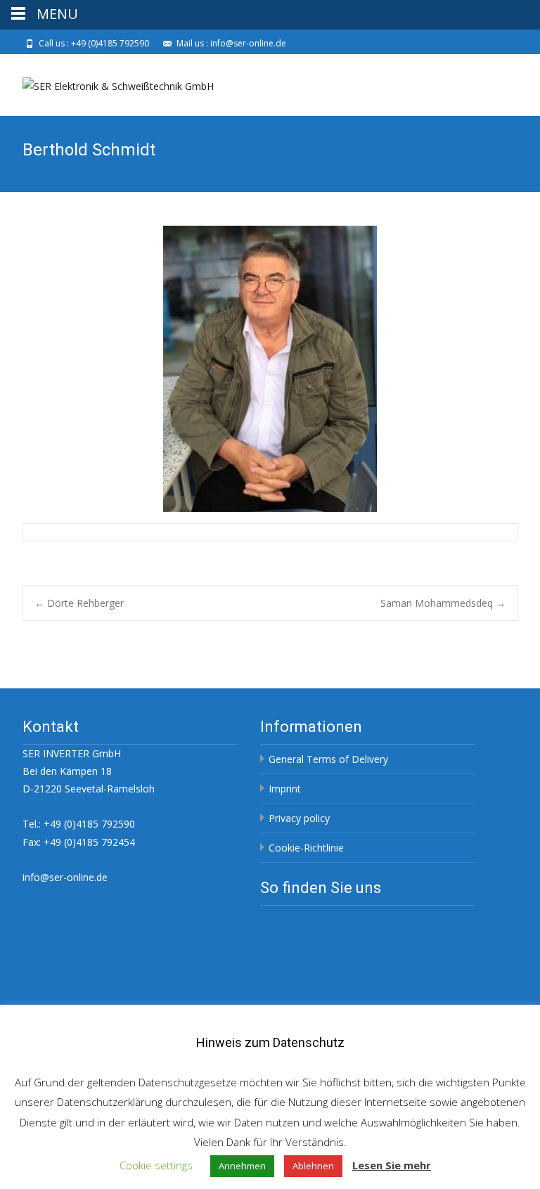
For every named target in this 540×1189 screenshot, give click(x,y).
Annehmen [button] (242, 1165)
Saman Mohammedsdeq (443, 603)
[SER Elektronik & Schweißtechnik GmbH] (107, 82)
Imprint (285, 788)
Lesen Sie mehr (391, 1165)
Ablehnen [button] (313, 1165)
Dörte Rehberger (79, 603)
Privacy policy (299, 818)
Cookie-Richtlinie (306, 847)
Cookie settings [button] (156, 1165)
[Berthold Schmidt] (270, 369)
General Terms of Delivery (328, 759)
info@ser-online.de (65, 877)
